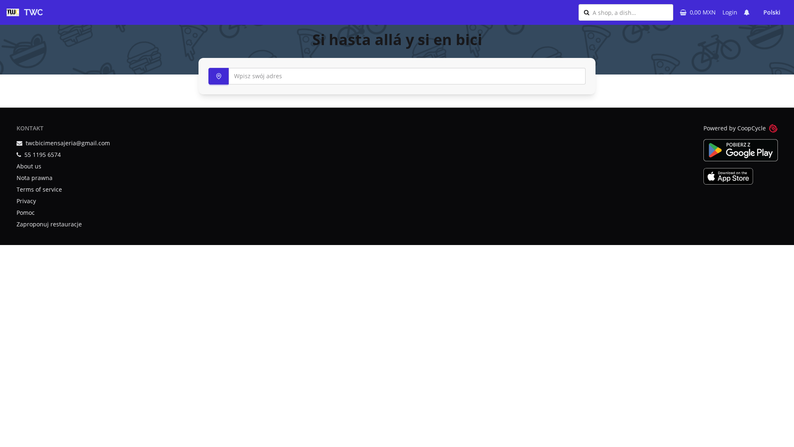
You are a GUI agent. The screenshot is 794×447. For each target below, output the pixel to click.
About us (29, 166)
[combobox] (630, 12)
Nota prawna (35, 178)
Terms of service (39, 189)
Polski (771, 12)
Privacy (26, 201)
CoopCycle (751, 128)
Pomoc (26, 212)
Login (729, 12)
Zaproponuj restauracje (49, 224)
